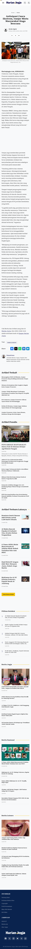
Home (13, 12)
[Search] (24, 2)
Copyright (5, 903)
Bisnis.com (5, 924)
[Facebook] (5, 938)
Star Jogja (5, 927)
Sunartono (10, 355)
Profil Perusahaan (7, 906)
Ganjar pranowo (11, 342)
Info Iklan (4, 912)
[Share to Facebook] (12, 348)
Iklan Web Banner (7, 909)
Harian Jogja (6, 331)
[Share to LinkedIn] (23, 348)
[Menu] (3, 3)
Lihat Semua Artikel (8, 594)
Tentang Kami (6, 897)
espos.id (4, 921)
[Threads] (21, 938)
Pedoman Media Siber (8, 900)
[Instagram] (13, 938)
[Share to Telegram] (27, 348)
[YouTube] (17, 938)
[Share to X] (15, 348)
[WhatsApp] (25, 938)
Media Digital (13, 29)
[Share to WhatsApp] (19, 348)
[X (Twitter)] (9, 938)
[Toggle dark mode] (28, 2)
